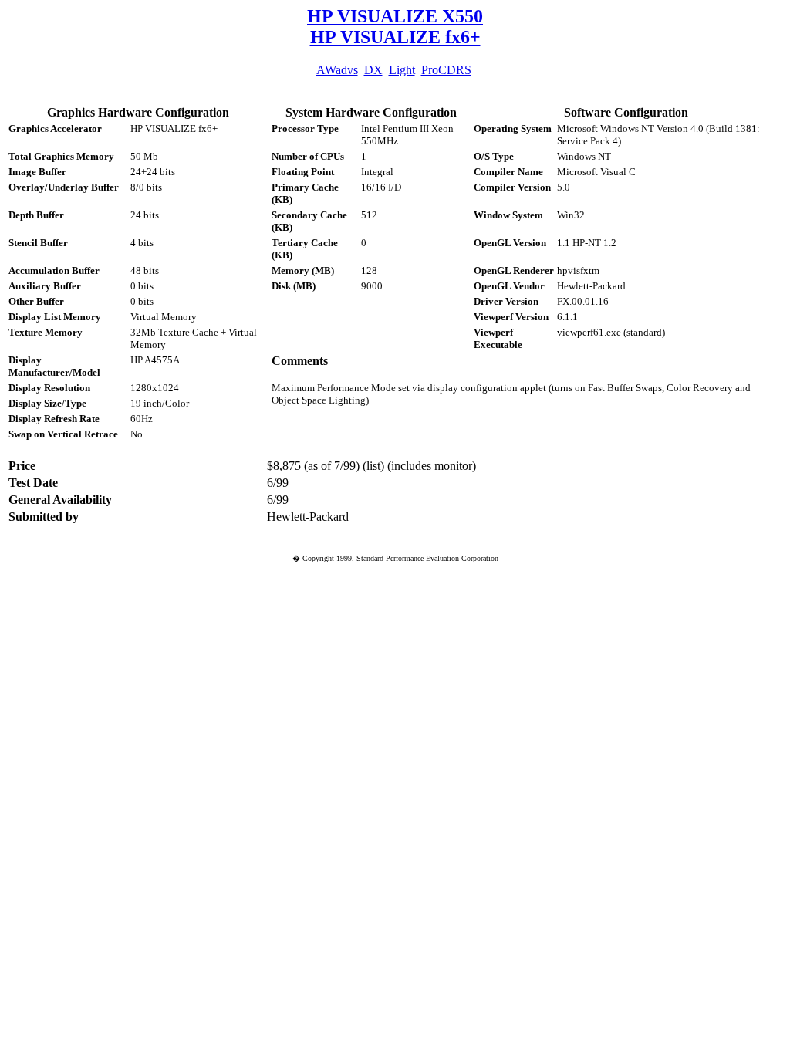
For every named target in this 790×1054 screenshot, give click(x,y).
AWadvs (337, 69)
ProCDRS (446, 69)
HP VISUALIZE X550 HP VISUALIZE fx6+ (395, 26)
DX (373, 69)
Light (402, 69)
